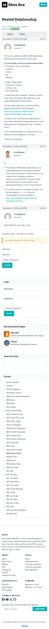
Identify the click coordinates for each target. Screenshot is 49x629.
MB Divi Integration (14, 425)
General (10, 386)
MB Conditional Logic (15, 414)
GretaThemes (7, 587)
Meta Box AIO (12, 514)
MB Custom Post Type (15, 418)
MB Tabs (10, 471)
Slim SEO (5, 584)
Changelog (6, 570)
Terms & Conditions (39, 622)
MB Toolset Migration (15, 489)
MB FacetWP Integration (16, 432)
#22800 (43, 208)
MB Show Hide (12, 467)
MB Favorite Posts (14, 435)
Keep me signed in (11, 260)
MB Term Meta (12, 478)
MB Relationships (15, 26)
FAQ (3, 567)
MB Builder (11, 403)
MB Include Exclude (14, 450)
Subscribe (40, 609)
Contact (5, 572)
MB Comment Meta (14, 410)
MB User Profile (13, 503)
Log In (7, 265)
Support (4, 26)
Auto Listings (7, 590)
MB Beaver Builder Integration (18, 396)
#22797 (43, 146)
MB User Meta (12, 499)
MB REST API (12, 457)
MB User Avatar (13, 496)
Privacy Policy (26, 622)
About (4, 559)
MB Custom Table (13, 421)
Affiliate (5, 564)
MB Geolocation (13, 443)
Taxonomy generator (33, 567)
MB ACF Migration (13, 389)
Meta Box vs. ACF (32, 584)
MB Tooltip (11, 492)
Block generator (31, 570)
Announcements (13, 382)
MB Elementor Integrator (16, 428)
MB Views (10, 506)
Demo (27, 559)
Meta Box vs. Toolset (33, 587)
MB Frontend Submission (16, 439)
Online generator (31, 561)
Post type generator (33, 564)
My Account (6, 561)
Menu (43, 5)
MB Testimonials (13, 482)
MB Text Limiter (13, 485)
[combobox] (24, 363)
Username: (6, 249)
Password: (6, 254)
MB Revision (11, 460)
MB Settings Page (13, 464)
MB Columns (11, 407)
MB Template (12, 474)
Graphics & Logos (9, 575)
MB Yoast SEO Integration (16, 510)
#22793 (43, 39)
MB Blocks (11, 400)
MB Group (10, 446)
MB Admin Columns (14, 393)
